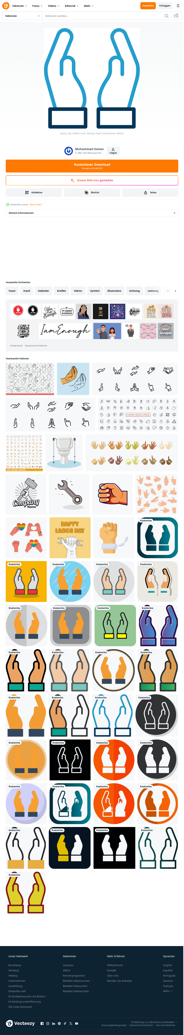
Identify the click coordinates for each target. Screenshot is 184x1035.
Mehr (87, 6)
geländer (43, 290)
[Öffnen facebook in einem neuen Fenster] (42, 1023)
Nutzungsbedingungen (111, 1025)
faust (12, 290)
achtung (134, 290)
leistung (153, 290)
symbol (95, 290)
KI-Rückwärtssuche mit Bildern (26, 996)
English (165, 965)
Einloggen (162, 5)
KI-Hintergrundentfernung (24, 1001)
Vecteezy (13, 970)
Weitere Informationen (21, 212)
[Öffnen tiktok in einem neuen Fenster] (65, 1023)
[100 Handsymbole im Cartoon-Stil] (24, 452)
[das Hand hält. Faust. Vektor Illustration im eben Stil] (112, 494)
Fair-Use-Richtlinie (162, 1025)
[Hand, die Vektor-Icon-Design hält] (157, 537)
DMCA (66, 970)
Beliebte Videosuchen (76, 991)
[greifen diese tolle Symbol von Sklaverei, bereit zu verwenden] (113, 537)
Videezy (12, 975)
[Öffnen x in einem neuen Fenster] (70, 1023)
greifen (61, 290)
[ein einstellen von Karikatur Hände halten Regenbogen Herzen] (26, 537)
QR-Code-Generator (20, 1006)
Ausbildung (15, 986)
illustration (114, 290)
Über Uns (112, 975)
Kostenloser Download (91, 166)
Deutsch (166, 980)
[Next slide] (170, 291)
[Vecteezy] (5, 5)
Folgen (112, 152)
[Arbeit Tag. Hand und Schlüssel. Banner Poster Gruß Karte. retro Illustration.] (70, 537)
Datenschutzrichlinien (138, 1025)
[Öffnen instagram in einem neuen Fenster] (47, 1023)
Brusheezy (14, 965)
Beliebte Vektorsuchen (76, 980)
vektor (78, 290)
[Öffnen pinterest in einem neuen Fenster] (59, 1023)
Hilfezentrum (115, 965)
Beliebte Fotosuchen (75, 986)
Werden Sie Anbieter (119, 980)
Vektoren (18, 6)
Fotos (35, 6)
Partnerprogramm (73, 975)
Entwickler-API (16, 991)
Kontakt (111, 970)
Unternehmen (16, 980)
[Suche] (164, 16)
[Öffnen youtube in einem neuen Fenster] (76, 1023)
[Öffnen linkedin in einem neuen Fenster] (53, 1023)
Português (167, 975)
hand (26, 290)
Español (165, 970)
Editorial (70, 6)
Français (166, 986)
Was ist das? (36, 204)
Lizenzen (68, 965)
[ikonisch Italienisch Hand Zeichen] (73, 379)
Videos (52, 6)
